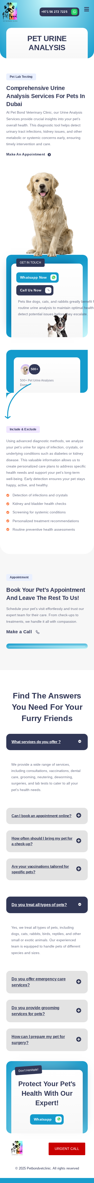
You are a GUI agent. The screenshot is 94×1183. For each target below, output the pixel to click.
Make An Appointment (25, 154)
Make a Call (19, 631)
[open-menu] (86, 9)
